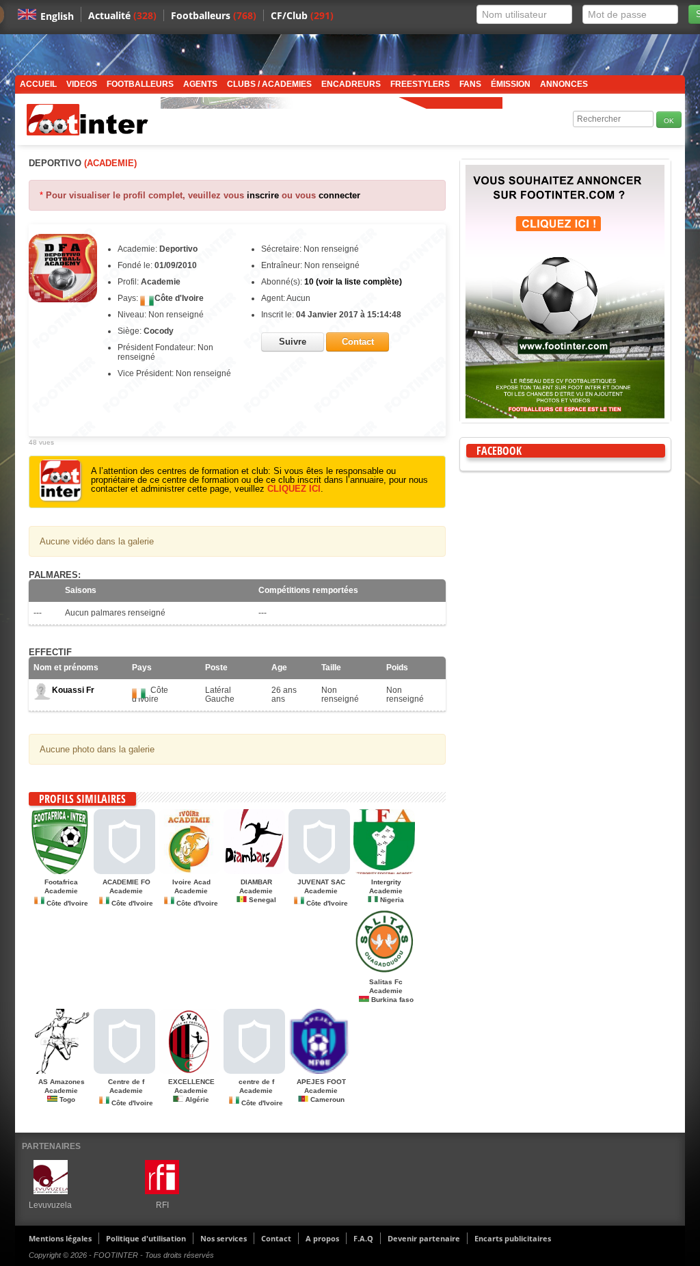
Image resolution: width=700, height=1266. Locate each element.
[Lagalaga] (59, 1071)
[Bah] (254, 1071)
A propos (322, 1238)
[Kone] (319, 871)
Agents (200, 84)
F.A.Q (363, 1238)
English (57, 16)
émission (510, 84)
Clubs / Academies (269, 84)
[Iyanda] (124, 1071)
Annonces (564, 84)
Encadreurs (351, 84)
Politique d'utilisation (146, 1238)
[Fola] (124, 871)
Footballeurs (213, 15)
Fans (470, 84)
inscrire (263, 195)
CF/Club (302, 15)
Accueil (38, 84)
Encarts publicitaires (512, 1238)
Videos (81, 84)
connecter (339, 195)
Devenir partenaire (424, 1238)
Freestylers (420, 84)
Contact (276, 1238)
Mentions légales (60, 1238)
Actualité (122, 15)
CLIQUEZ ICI (294, 489)
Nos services (223, 1238)
